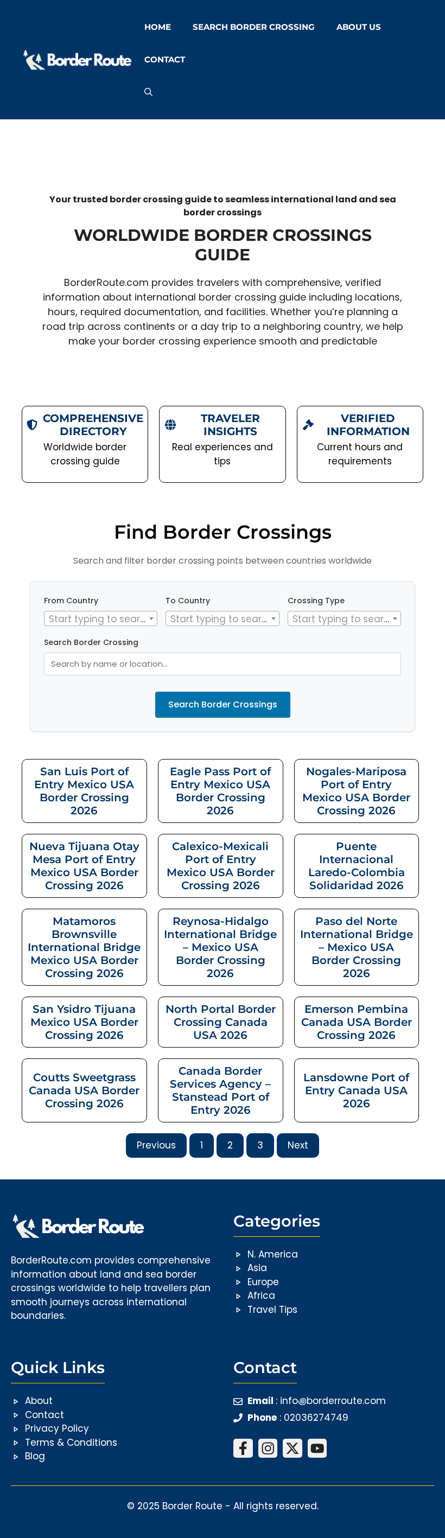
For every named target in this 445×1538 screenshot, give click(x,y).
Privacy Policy (57, 1428)
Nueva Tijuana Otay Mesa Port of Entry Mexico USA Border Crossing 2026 (84, 866)
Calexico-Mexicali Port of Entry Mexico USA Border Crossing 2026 (221, 866)
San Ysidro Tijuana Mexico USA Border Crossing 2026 (84, 1022)
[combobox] (100, 618)
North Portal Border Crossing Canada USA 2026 (221, 1022)
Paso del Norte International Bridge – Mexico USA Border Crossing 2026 (356, 947)
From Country (71, 600)
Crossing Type (316, 600)
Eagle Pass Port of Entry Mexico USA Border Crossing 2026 (220, 791)
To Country (188, 600)
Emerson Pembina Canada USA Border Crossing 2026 (356, 1022)
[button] (148, 92)
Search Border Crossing (254, 27)
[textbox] (100, 619)
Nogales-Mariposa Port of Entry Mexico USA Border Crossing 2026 (356, 791)
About (39, 1400)
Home (157, 27)
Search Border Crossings (222, 704)
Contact (164, 59)
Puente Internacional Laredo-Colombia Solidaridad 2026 (356, 866)
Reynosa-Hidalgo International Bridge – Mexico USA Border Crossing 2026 (220, 947)
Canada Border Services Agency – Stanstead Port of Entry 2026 (220, 1090)
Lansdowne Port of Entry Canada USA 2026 (356, 1090)
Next (298, 1145)
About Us (358, 27)
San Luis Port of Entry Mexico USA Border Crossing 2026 (84, 791)
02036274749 (316, 1417)
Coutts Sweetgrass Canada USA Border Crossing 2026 (84, 1090)
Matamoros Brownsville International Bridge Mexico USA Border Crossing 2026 (84, 947)
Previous (156, 1145)
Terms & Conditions (71, 1442)
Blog (35, 1456)
